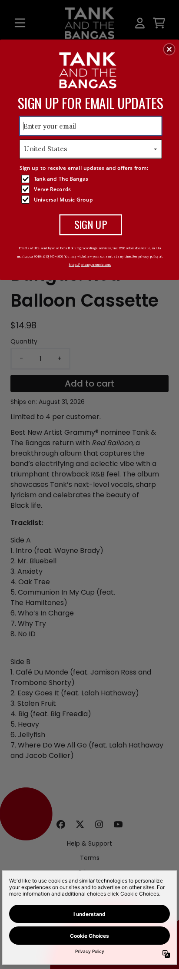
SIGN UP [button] (90, 224)
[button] (169, 49)
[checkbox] (91, 179)
